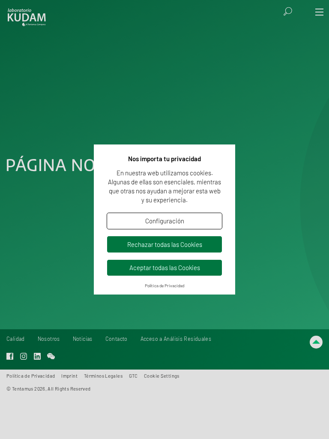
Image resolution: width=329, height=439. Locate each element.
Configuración (164, 221)
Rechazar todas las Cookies (164, 244)
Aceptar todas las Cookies (164, 267)
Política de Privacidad (164, 285)
